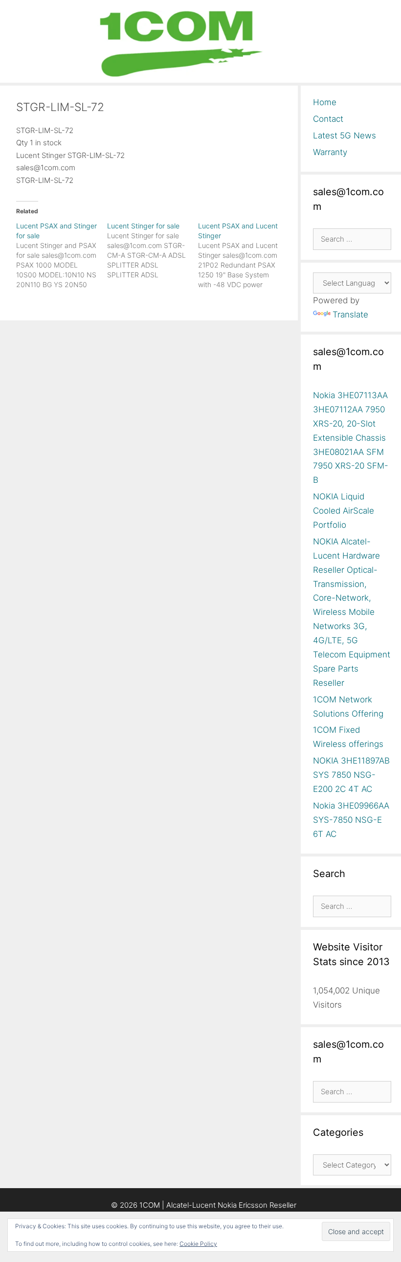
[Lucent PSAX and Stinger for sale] (61, 255)
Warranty (330, 152)
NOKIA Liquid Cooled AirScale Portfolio (343, 511)
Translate (350, 314)
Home (324, 102)
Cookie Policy (198, 1243)
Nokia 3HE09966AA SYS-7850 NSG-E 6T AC (351, 820)
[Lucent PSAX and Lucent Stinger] (243, 255)
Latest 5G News (344, 135)
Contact (328, 119)
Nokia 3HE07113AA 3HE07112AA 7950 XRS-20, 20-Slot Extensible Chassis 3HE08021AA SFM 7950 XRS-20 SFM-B (350, 437)
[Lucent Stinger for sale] (152, 250)
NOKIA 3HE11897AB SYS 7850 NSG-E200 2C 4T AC (351, 775)
